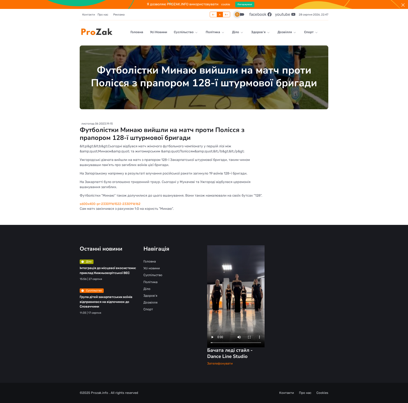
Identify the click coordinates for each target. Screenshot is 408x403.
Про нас (103, 14)
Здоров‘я (258, 32)
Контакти (88, 14)
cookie (225, 4)
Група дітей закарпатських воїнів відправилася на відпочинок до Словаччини (106, 301)
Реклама (119, 14)
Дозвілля (285, 32)
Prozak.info (100, 393)
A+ (226, 14)
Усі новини (158, 32)
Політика (213, 32)
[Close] (403, 5)
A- (213, 14)
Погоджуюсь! (245, 4)
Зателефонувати (220, 363)
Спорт (309, 32)
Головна (136, 32)
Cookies (322, 393)
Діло (236, 32)
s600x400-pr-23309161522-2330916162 (110, 204)
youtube (283, 14)
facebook (258, 14)
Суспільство (184, 32)
